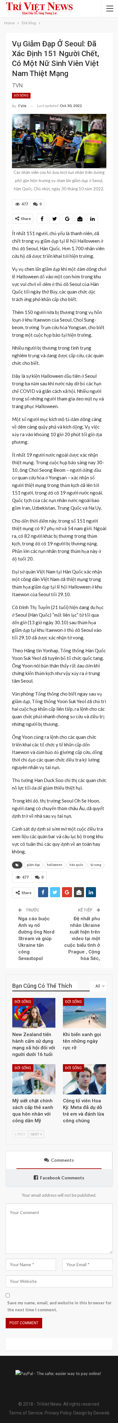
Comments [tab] (62, 1160)
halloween (54, 865)
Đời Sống (21, 95)
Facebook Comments (62, 1177)
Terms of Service (26, 1412)
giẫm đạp (33, 865)
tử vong (96, 865)
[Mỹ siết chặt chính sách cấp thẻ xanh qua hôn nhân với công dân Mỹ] (33, 1079)
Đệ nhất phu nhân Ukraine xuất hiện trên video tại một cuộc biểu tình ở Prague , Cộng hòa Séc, (82, 938)
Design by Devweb (91, 1412)
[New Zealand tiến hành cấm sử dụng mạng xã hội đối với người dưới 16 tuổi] (33, 1013)
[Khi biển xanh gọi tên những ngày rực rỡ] (84, 1013)
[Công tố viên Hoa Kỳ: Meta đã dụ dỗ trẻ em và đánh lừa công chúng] (84, 1079)
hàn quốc (76, 865)
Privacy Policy (58, 1412)
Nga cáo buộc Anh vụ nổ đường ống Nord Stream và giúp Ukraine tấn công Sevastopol (36, 938)
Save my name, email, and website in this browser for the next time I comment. (59, 1306)
